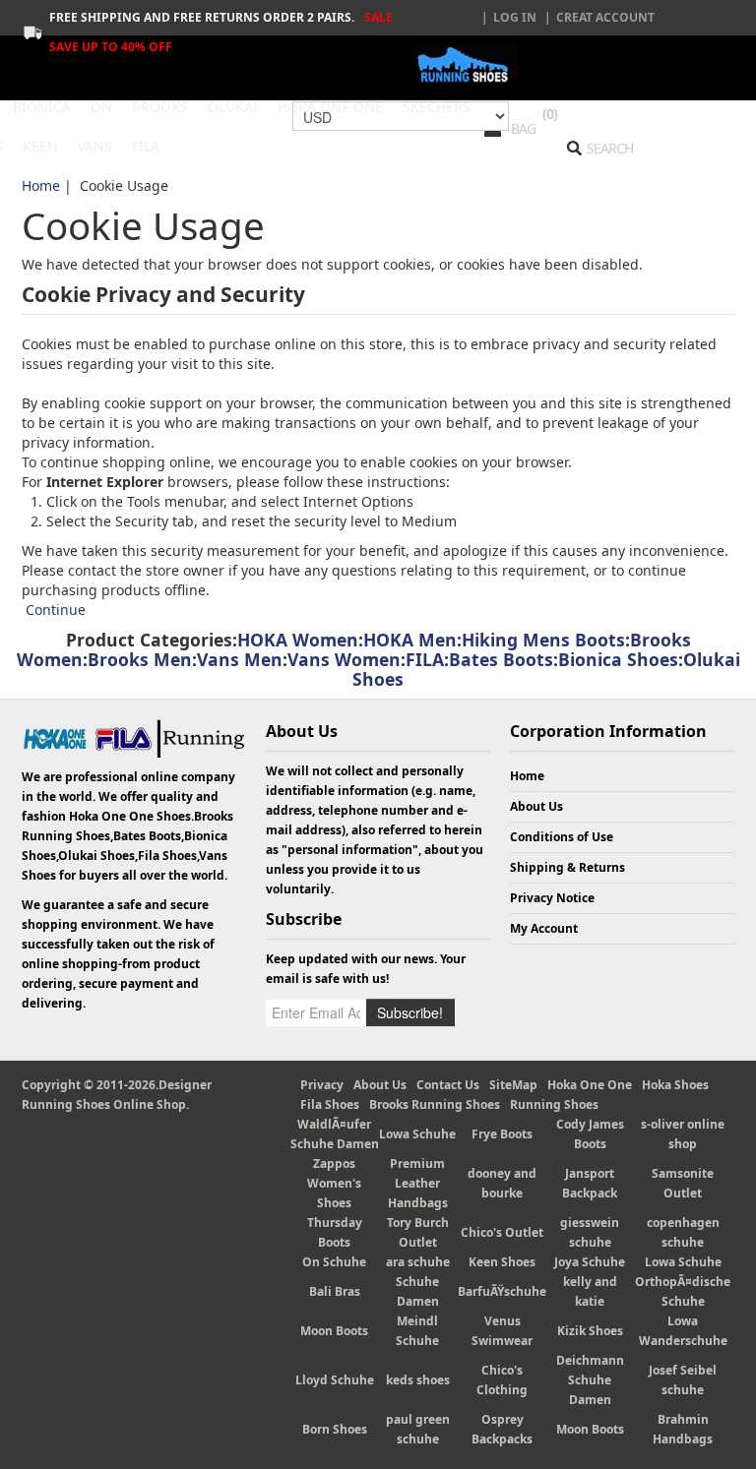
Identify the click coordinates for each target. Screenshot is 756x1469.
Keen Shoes (502, 1262)
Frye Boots (502, 1134)
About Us (536, 806)
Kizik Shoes (590, 1330)
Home (41, 185)
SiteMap (513, 1084)
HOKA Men (410, 639)
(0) (549, 113)
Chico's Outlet (502, 1232)
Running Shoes (554, 1104)
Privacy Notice (552, 897)
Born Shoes (334, 1429)
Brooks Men (140, 659)
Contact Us (447, 1084)
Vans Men (240, 659)
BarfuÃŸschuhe (502, 1291)
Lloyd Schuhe (334, 1380)
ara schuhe (418, 1262)
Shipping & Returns (567, 867)
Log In (514, 17)
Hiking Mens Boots (543, 639)
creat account (605, 17)
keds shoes (418, 1380)
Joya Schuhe (589, 1262)
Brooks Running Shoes (434, 1104)
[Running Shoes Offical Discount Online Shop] (466, 62)
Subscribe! (410, 1012)
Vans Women (344, 659)
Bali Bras (334, 1291)
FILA (425, 659)
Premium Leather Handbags (418, 1183)
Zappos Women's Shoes (334, 1183)
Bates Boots (501, 659)
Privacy (322, 1084)
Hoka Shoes (675, 1084)
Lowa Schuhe (417, 1134)
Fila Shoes (329, 1104)
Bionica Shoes (618, 659)
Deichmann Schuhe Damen (590, 1380)
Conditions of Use (561, 836)
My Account (544, 928)
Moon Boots (334, 1330)
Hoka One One (589, 1084)
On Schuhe (334, 1262)
